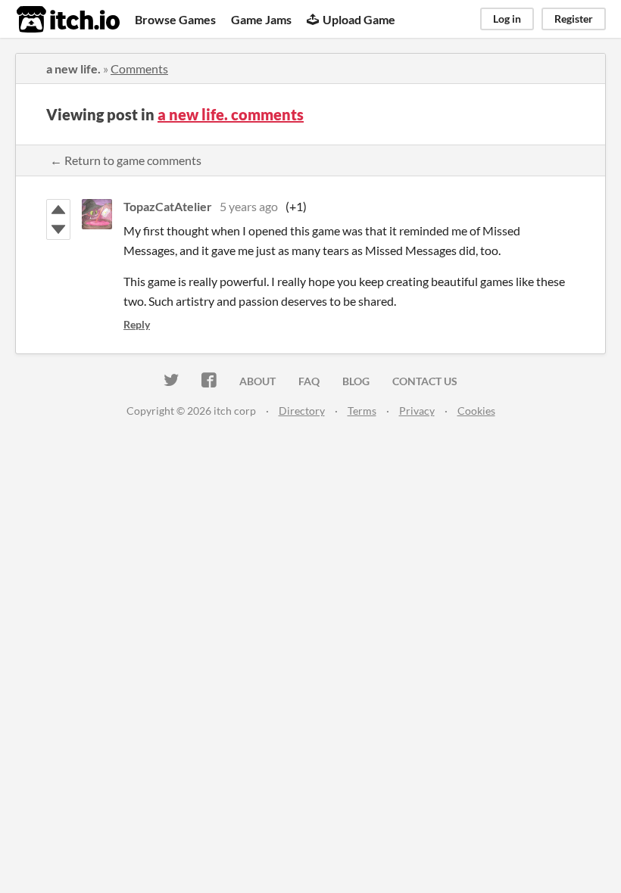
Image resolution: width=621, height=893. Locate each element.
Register (573, 18)
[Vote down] (58, 229)
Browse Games (175, 19)
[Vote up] (58, 209)
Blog (356, 381)
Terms (362, 410)
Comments (139, 68)
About (257, 381)
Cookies (476, 410)
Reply (136, 324)
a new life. (73, 68)
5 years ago (249, 206)
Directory (302, 410)
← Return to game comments (125, 160)
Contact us (424, 381)
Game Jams (261, 19)
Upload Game (359, 19)
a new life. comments (231, 114)
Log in (507, 18)
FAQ (309, 381)
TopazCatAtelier (167, 206)
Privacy (417, 410)
